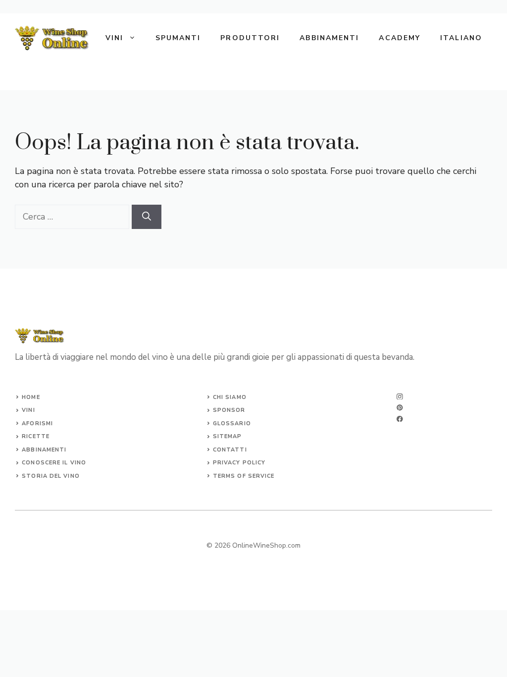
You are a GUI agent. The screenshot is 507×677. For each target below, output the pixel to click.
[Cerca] (146, 217)
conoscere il (46, 462)
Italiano (461, 38)
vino (78, 462)
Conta (224, 449)
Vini (114, 38)
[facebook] (400, 419)
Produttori (250, 38)
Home (31, 397)
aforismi (37, 423)
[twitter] (400, 407)
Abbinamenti (329, 38)
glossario (232, 423)
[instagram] (400, 397)
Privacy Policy (239, 462)
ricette (36, 436)
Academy (399, 38)
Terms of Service (244, 476)
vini (28, 410)
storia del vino (51, 476)
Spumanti (178, 38)
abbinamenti (44, 449)
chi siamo (230, 397)
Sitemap (227, 436)
